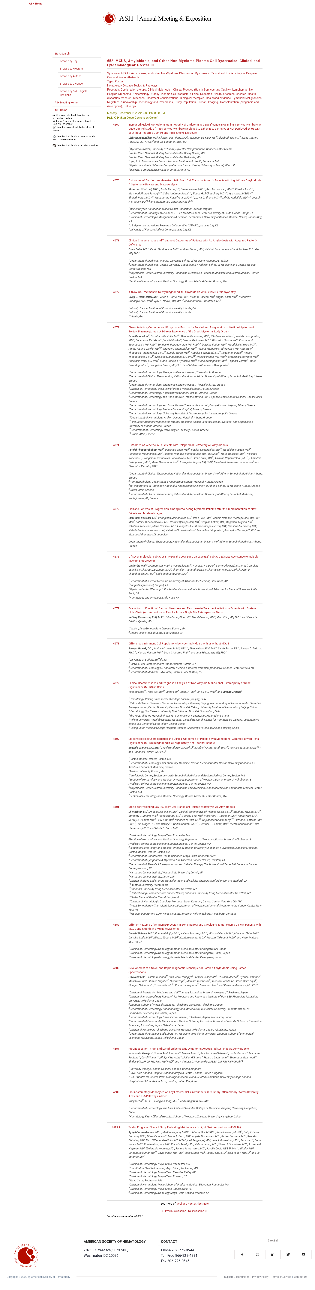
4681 (116, 806)
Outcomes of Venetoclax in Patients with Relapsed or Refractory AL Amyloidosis (178, 445)
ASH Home (35, 3)
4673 (116, 327)
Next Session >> (198, 1211)
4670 (116, 180)
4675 (116, 509)
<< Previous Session (174, 1211)
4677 (116, 608)
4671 (116, 240)
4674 (116, 445)
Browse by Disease (71, 83)
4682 (116, 924)
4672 (116, 292)
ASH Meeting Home (66, 102)
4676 (116, 556)
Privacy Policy (260, 1276)
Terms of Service (281, 1276)
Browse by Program (71, 68)
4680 (116, 738)
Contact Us (300, 1276)
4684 (116, 1048)
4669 (116, 124)
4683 (116, 968)
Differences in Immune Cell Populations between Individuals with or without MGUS (179, 643)
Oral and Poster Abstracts (193, 1203)
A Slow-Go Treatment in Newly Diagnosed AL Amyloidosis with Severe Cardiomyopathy (182, 292)
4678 (116, 643)
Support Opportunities (236, 1276)
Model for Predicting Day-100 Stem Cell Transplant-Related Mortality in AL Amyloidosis (182, 806)
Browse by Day (68, 61)
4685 (116, 1092)
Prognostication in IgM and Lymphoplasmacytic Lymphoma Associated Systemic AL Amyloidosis (189, 1048)
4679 (116, 683)
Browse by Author (70, 76)
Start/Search (62, 53)
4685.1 (116, 1127)
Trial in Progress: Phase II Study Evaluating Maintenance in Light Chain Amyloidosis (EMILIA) (185, 1127)
